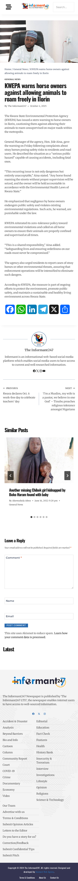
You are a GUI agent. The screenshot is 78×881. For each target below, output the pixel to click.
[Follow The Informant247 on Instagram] (41, 371)
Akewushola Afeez (21, 500)
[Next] (67, 475)
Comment (14, 557)
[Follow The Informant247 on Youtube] (44, 371)
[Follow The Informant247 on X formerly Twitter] (37, 371)
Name (10, 601)
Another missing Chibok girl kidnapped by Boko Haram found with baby (37, 492)
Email (10, 616)
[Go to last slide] (11, 475)
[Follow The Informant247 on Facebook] (34, 371)
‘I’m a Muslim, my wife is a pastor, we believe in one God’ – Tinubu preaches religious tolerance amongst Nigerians (58, 399)
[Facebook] (33, 714)
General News (13, 79)
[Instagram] (45, 714)
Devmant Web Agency (44, 871)
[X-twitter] (39, 714)
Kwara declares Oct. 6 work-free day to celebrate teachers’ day (19, 395)
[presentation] (39, 460)
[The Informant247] (35, 6)
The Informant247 (17, 106)
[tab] (31, 517)
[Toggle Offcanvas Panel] (9, 7)
